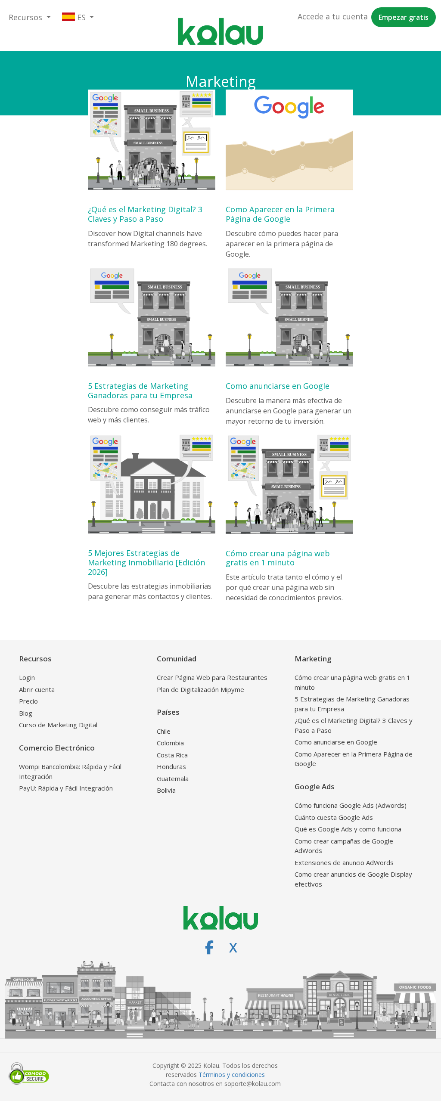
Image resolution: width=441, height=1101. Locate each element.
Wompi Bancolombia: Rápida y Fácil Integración (70, 771)
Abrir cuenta (37, 689)
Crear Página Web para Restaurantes (212, 677)
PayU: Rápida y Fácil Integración (66, 788)
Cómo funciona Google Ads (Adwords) (351, 805)
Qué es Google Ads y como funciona (348, 829)
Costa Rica (172, 755)
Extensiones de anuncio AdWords (344, 862)
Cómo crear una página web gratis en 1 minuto (352, 682)
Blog (25, 713)
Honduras (171, 766)
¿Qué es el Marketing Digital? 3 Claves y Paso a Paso (354, 725)
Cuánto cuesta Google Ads (334, 817)
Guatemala (173, 778)
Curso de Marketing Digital (58, 724)
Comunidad (176, 659)
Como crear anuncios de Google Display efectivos (353, 879)
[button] (29, 17)
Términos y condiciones (232, 1074)
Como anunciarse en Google (336, 742)
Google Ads (315, 786)
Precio (28, 701)
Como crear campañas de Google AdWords (344, 846)
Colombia (170, 742)
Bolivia (166, 790)
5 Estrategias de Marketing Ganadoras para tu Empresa (352, 704)
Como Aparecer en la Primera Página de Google (354, 759)
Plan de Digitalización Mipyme (200, 689)
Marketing (313, 659)
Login (27, 677)
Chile (164, 731)
